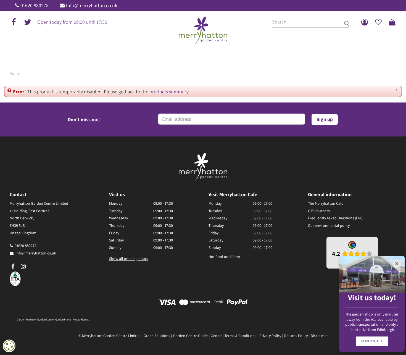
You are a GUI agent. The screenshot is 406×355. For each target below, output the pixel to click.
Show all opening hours (128, 258)
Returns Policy (296, 335)
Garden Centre (45, 319)
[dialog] (9, 346)
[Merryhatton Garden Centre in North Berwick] (203, 30)
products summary (168, 91)
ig (23, 266)
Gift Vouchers (319, 210)
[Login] (364, 22)
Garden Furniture (26, 319)
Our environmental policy (329, 225)
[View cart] (392, 22)
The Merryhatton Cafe (325, 203)
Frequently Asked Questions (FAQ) (335, 217)
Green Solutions (157, 335)
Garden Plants (63, 319)
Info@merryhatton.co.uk (91, 5)
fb (14, 22)
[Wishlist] (378, 22)
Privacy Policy (270, 335)
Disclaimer (319, 335)
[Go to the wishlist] (378, 22)
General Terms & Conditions (233, 335)
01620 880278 (34, 5)
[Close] (396, 263)
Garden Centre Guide (190, 335)
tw (27, 22)
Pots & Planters (81, 319)
